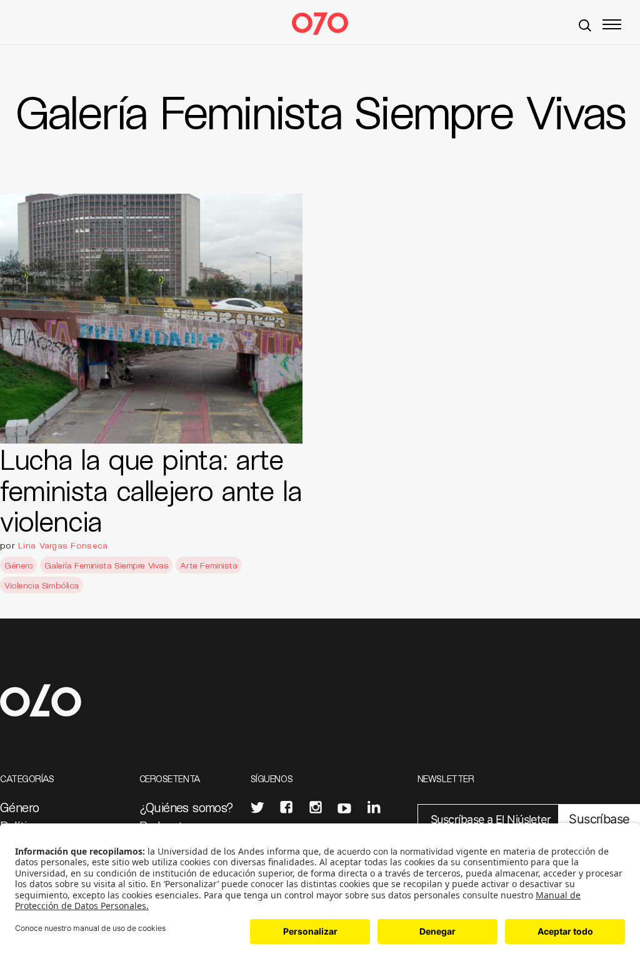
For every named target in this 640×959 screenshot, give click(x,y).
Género (18, 565)
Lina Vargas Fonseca (63, 545)
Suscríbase (599, 819)
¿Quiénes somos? (186, 807)
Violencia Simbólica (41, 585)
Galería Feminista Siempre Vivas (106, 565)
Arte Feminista (208, 565)
